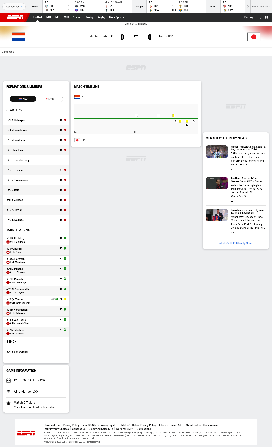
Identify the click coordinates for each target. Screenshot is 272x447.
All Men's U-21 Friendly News (235, 243)
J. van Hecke (19, 320)
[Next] (247, 6)
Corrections (144, 429)
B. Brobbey (17, 238)
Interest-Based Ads (170, 425)
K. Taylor (17, 210)
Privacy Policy (71, 425)
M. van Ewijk (18, 140)
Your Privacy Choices (56, 429)
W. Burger (16, 248)
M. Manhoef (18, 330)
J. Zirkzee (17, 200)
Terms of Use (52, 425)
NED (84, 97)
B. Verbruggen (19, 309)
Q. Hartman (18, 259)
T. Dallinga (18, 220)
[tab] (23, 99)
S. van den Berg (20, 160)
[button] (259, 17)
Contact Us (79, 429)
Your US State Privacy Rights (99, 425)
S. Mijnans (17, 269)
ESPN (15, 17)
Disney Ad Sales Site (101, 429)
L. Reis (15, 190)
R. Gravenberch (20, 180)
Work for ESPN (124, 429)
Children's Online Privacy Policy (138, 425)
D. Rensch (17, 279)
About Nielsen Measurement (202, 425)
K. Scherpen (18, 120)
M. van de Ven (19, 130)
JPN (84, 140)
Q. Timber (17, 299)
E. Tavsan (17, 170)
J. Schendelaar (20, 352)
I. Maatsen (17, 150)
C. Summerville (20, 289)
